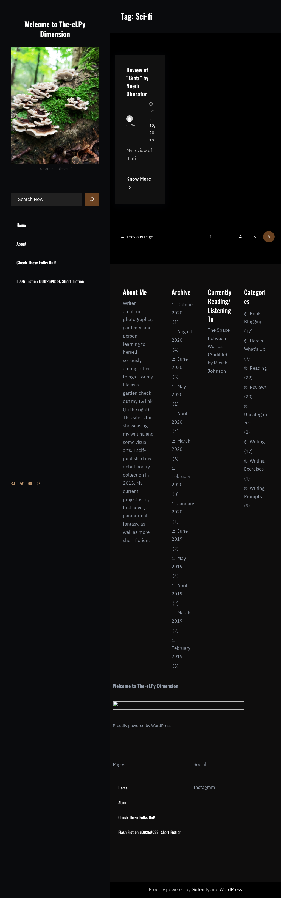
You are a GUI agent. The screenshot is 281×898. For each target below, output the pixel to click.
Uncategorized (255, 418)
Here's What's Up (254, 345)
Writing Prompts (254, 492)
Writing (257, 442)
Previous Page (136, 236)
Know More (138, 179)
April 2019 (179, 589)
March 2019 (181, 617)
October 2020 (183, 309)
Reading (258, 368)
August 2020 (182, 336)
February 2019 (181, 652)
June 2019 (180, 535)
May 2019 (179, 562)
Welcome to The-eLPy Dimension (54, 29)
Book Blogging (253, 318)
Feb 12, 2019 (152, 125)
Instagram (204, 787)
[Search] (92, 199)
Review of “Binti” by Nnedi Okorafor (137, 81)
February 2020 (181, 480)
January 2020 (183, 508)
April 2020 (179, 418)
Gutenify (201, 889)
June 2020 (180, 363)
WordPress (161, 725)
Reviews (258, 387)
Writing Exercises (254, 465)
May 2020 (179, 390)
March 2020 (181, 445)
